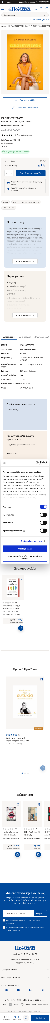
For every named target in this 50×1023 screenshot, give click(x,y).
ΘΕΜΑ (10, 26)
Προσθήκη (40, 1017)
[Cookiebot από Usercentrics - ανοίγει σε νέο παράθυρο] (36, 463)
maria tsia (19, 445)
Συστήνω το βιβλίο (27, 100)
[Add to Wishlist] (26, 1018)
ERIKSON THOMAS (10, 611)
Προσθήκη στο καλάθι (30, 173)
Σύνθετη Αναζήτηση (39, 19)
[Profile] (41, 8)
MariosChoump (12, 409)
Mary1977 (10, 445)
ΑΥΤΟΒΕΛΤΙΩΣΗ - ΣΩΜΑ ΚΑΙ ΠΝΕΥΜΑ (26, 26)
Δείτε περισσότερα (25, 261)
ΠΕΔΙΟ (10, 143)
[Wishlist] (35, 8)
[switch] (43, 515)
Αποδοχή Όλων (25, 549)
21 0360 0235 (44, 2)
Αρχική (3, 26)
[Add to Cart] (20, 628)
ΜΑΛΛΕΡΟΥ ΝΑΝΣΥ (10, 130)
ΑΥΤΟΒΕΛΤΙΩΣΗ (8, 208)
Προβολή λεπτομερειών (31, 541)
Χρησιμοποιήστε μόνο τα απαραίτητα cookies (25, 557)
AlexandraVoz (12, 453)
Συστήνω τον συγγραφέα (27, 107)
